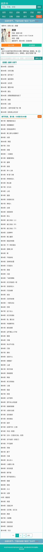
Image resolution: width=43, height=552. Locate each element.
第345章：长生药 (6, 83)
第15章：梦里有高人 (7, 179)
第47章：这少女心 (7, 311)
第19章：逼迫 (5, 195)
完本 (32, 16)
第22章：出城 (5, 208)
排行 (25, 16)
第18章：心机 (5, 191)
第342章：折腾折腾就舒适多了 (11, 95)
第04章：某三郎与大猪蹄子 (10, 133)
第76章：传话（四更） (8, 431)
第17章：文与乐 (6, 187)
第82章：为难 (5, 456)
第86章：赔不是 (6, 472)
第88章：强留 (5, 481)
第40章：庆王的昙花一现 (9, 282)
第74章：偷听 (5, 423)
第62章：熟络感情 (7, 373)
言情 (11, 16)
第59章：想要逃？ (7, 361)
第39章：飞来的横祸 (7, 278)
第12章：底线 (5, 166)
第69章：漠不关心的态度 (9, 402)
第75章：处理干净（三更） (10, 427)
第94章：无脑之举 (7, 506)
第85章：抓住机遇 (7, 468)
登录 (39, 16)
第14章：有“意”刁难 (7, 175)
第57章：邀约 (5, 352)
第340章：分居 (6, 104)
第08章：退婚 (5, 150)
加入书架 (11, 45)
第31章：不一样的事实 (8, 245)
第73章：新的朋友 (7, 419)
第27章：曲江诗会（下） (9, 228)
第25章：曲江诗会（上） (9, 220)
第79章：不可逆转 (7, 443)
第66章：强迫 (5, 390)
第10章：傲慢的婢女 (7, 158)
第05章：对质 (5, 137)
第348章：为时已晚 (7, 71)
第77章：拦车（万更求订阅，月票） (12, 435)
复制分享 (38, 58)
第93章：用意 (5, 501)
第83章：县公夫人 (7, 460)
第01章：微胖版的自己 (8, 121)
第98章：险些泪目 (7, 522)
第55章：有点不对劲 (7, 344)
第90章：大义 (5, 489)
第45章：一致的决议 (7, 303)
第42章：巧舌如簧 (7, 290)
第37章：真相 (5, 270)
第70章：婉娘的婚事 (7, 406)
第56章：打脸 (5, 348)
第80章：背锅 (5, 448)
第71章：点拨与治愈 (7, 410)
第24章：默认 (5, 216)
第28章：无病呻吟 (7, 232)
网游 (39, 12)
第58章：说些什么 (7, 357)
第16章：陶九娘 (6, 183)
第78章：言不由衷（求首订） (10, 439)
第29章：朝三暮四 (7, 237)
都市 (25, 12)
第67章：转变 (5, 394)
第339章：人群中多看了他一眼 (11, 108)
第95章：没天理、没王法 (9, 510)
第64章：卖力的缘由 (7, 381)
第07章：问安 (5, 146)
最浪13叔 (19, 33)
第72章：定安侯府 (7, 415)
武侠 (18, 12)
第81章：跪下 (5, 452)
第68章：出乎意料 (7, 398)
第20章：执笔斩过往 (7, 199)
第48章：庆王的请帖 (7, 315)
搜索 (39, 7)
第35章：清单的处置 (7, 261)
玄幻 (11, 12)
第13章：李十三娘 (7, 170)
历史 (32, 12)
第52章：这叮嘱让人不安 (9, 332)
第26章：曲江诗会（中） (9, 224)
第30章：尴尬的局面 (7, 241)
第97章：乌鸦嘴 (6, 518)
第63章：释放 (5, 377)
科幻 (4, 16)
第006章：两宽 (6, 141)
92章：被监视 (5, 497)
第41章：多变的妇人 (7, 286)
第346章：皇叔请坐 (7, 79)
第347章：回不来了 (7, 75)
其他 (18, 16)
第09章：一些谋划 (7, 154)
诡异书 (4, 3)
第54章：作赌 (5, 340)
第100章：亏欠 (6, 530)
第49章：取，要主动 (7, 319)
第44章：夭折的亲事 (7, 299)
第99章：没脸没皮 (7, 526)
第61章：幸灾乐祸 (7, 369)
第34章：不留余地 (7, 257)
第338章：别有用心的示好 (9, 112)
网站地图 (21, 549)
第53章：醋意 (5, 336)
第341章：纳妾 (6, 100)
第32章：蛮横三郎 (7, 249)
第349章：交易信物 (25, 41)
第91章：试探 (5, 493)
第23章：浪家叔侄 (7, 212)
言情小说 (10, 26)
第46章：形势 (5, 307)
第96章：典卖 (5, 514)
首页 (4, 12)
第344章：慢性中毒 (7, 87)
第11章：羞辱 (5, 162)
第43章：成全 (5, 295)
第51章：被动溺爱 (7, 328)
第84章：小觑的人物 (7, 464)
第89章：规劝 (5, 485)
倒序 (39, 116)
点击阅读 (32, 45)
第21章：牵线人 (6, 204)
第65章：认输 (5, 386)
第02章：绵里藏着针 (7, 125)
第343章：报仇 (6, 91)
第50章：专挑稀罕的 (7, 323)
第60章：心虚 (5, 365)
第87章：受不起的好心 (8, 477)
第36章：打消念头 (7, 266)
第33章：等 (4, 253)
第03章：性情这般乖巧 (8, 129)
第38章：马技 (5, 274)
